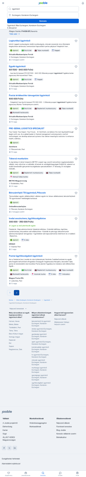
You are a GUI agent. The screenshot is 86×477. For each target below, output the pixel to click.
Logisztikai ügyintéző (19, 41)
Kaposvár (12, 340)
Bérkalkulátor (61, 437)
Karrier (5, 430)
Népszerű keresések (17, 309)
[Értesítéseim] (82, 3)
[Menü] (3, 3)
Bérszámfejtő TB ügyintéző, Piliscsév (27, 193)
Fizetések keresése (64, 426)
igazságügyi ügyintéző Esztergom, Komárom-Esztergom (40, 377)
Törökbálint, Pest (15, 327)
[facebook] (4, 448)
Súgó (5, 434)
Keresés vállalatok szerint (66, 434)
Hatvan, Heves (14, 321)
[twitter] (9, 448)
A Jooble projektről (10, 423)
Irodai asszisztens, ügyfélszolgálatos (27, 218)
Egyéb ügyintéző (17, 66)
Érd (10, 343)
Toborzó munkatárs (18, 158)
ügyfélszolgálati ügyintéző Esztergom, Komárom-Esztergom (41, 385)
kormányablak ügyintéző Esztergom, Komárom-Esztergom (40, 349)
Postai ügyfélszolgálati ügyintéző (25, 256)
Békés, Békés (13, 324)
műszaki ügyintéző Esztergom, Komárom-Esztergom (39, 362)
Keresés (43, 21)
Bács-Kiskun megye (16, 334)
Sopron (11, 346)
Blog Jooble (61, 430)
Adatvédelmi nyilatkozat (11, 463)
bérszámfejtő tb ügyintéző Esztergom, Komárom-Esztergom (41, 323)
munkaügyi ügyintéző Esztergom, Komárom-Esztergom (39, 370)
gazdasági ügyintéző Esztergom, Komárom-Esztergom (39, 336)
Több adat (13, 34)
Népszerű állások (60, 319)
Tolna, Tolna (13, 331)
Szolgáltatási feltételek (11, 459)
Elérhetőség (7, 426)
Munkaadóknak (35, 426)
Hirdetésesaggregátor (38, 423)
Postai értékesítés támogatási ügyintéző (29, 95)
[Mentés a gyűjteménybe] (76, 41)
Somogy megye (14, 337)
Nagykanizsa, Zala (15, 349)
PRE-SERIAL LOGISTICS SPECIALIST (26, 128)
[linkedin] (15, 448)
